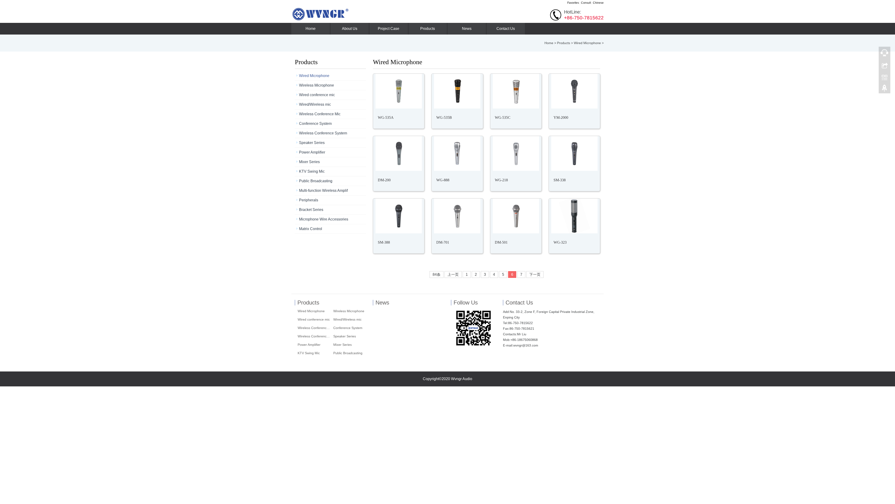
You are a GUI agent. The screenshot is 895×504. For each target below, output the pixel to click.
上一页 (453, 274)
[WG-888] (457, 153)
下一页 (534, 274)
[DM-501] (516, 216)
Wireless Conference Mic (320, 114)
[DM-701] (457, 216)
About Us (349, 29)
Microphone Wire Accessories (323, 219)
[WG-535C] (516, 91)
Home (311, 29)
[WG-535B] (457, 91)
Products (427, 29)
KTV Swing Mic (312, 171)
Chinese (598, 2)
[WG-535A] (398, 91)
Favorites (573, 2)
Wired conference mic (317, 95)
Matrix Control (310, 229)
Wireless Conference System (323, 133)
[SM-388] (398, 216)
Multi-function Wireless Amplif (323, 190)
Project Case (388, 29)
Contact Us (505, 29)
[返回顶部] (884, 89)
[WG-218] (516, 153)
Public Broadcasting (315, 181)
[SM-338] (574, 153)
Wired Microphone (587, 43)
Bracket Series (311, 210)
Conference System (315, 124)
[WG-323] (574, 216)
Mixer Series (309, 162)
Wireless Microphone (316, 85)
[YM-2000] (574, 91)
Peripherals (308, 200)
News (467, 29)
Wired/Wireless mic (315, 104)
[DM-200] (398, 153)
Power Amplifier (312, 152)
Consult (586, 2)
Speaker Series (312, 143)
